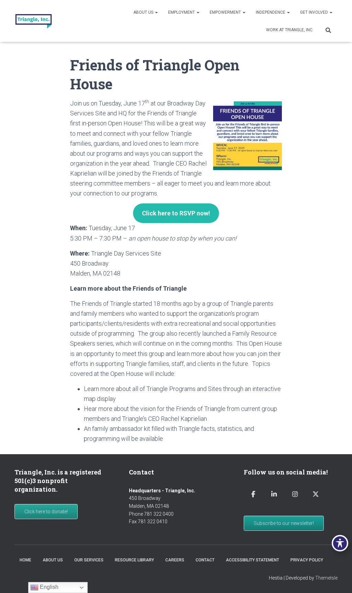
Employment (182, 12)
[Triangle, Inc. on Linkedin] (274, 494)
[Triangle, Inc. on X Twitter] (316, 494)
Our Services (88, 560)
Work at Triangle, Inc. (290, 29)
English (48, 587)
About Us (143, 12)
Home (25, 560)
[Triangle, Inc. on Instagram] (295, 494)
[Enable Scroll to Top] (338, 579)
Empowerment (226, 12)
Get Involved (314, 12)
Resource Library (134, 560)
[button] (156, 12)
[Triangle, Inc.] (33, 21)
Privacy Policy (306, 560)
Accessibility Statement (252, 560)
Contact (205, 560)
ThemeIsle (326, 578)
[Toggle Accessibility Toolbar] (340, 543)
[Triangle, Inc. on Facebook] (253, 494)
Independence (271, 12)
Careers (174, 560)
